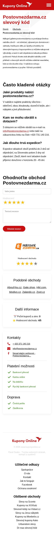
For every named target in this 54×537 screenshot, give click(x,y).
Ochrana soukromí (27, 488)
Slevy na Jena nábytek (27, 513)
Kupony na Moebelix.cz (27, 516)
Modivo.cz (15, 292)
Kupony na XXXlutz (27, 505)
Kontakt (27, 477)
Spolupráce (27, 469)
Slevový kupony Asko (27, 520)
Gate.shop (29, 287)
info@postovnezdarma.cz (16, 131)
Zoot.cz (40, 292)
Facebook (27, 484)
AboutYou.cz (14, 287)
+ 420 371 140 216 (21, 344)
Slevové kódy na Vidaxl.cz (27, 509)
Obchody (17, 29)
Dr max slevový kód (27, 528)
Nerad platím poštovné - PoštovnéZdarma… (24, 353)
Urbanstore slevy (27, 524)
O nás (27, 473)
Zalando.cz (28, 292)
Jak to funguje (27, 481)
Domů (5, 29)
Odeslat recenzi (14, 229)
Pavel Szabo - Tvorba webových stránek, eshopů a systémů (27, 453)
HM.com (41, 287)
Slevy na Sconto (27, 501)
